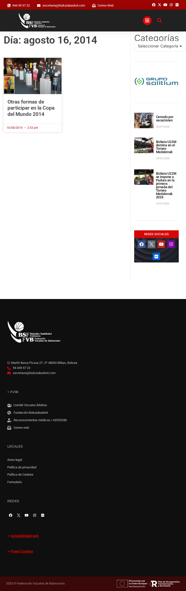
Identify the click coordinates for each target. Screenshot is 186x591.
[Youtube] (161, 244)
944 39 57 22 (21, 5)
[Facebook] (141, 244)
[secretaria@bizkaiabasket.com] (38, 5)
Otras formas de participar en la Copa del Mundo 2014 (31, 108)
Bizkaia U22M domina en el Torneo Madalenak (166, 147)
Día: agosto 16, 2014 (50, 40)
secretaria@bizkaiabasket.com (63, 5)
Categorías (156, 38)
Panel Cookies (22, 551)
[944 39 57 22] (9, 5)
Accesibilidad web (25, 536)
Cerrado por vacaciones (164, 118)
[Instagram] (171, 244)
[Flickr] (156, 256)
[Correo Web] (94, 5)
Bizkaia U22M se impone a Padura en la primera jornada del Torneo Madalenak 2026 (166, 185)
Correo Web (106, 5)
